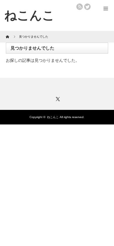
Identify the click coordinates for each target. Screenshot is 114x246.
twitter (87, 6)
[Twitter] (57, 98)
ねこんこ (53, 117)
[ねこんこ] (29, 15)
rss (79, 6)
